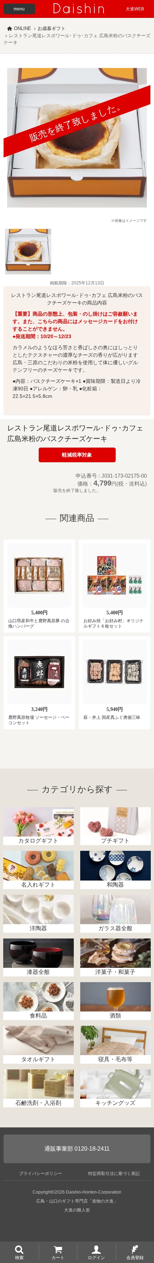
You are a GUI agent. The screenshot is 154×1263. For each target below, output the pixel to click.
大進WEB (135, 8)
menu (19, 8)
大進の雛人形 (77, 1210)
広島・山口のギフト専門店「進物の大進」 (77, 1201)
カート (58, 1257)
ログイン (96, 1257)
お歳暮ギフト (52, 28)
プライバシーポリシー (40, 1173)
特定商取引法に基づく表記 (114, 1173)
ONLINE (22, 28)
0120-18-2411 (92, 1149)
